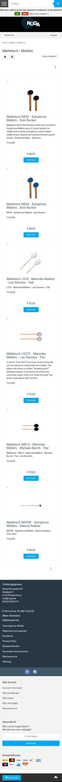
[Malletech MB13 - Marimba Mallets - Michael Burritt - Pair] (31, 428)
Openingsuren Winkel (13, 626)
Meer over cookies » (39, 14)
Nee (25, 14)
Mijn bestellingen (11, 693)
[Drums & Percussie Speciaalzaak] (31, 22)
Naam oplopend (49, 56)
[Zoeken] (58, 3)
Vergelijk (11, 142)
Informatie (31, 160)
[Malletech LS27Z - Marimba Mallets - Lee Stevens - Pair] (31, 337)
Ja (17, 14)
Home (5, 43)
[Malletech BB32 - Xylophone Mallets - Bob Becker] (31, 100)
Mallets (12, 43)
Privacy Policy (9, 641)
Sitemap (7, 661)
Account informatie (12, 688)
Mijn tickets (8, 698)
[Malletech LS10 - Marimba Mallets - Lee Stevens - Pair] (31, 262)
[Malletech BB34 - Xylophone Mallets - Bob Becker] (31, 187)
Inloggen (53, 35)
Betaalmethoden (11, 646)
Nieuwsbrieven (10, 708)
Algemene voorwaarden (15, 631)
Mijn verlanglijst (10, 703)
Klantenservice (10, 656)
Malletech (21, 43)
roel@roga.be (9, 598)
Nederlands (9, 35)
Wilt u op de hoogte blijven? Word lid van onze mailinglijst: (17, 728)
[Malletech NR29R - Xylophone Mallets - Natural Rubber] (31, 505)
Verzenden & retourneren (15, 651)
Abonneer (31, 743)
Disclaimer (8, 636)
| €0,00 (13, 777)
